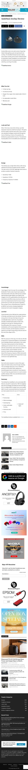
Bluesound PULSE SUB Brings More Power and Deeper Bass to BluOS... (12, 660)
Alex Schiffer (4, 22)
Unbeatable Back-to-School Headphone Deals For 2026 (13, 729)
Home (2, 13)
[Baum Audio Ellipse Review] (5, 466)
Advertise (10, 764)
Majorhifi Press (4, 662)
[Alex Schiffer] (7, 438)
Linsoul (22, 417)
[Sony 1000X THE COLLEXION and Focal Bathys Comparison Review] (5, 460)
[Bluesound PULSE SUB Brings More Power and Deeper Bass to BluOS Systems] (14, 648)
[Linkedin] (12, 426)
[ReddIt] (15, 426)
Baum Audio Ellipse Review (16, 464)
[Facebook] (9, 426)
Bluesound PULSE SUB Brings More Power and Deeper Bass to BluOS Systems (13, 718)
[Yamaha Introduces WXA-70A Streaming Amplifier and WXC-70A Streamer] (4, 672)
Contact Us (15, 764)
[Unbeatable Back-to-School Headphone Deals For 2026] (4, 679)
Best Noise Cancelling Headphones (4, 455)
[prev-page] (2, 690)
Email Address (5, 573)
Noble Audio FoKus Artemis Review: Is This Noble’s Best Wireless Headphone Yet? (17, 453)
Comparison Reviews (4, 462)
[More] (24, 26)
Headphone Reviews (12, 13)
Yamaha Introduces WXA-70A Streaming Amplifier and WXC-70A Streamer (16, 672)
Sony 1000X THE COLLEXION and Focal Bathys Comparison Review (17, 460)
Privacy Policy (21, 764)
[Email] (2, 426)
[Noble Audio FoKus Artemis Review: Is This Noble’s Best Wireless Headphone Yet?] (5, 453)
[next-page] (4, 690)
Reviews (6, 13)
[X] (5, 426)
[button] (2, 10)
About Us (5, 764)
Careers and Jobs (14, 766)
